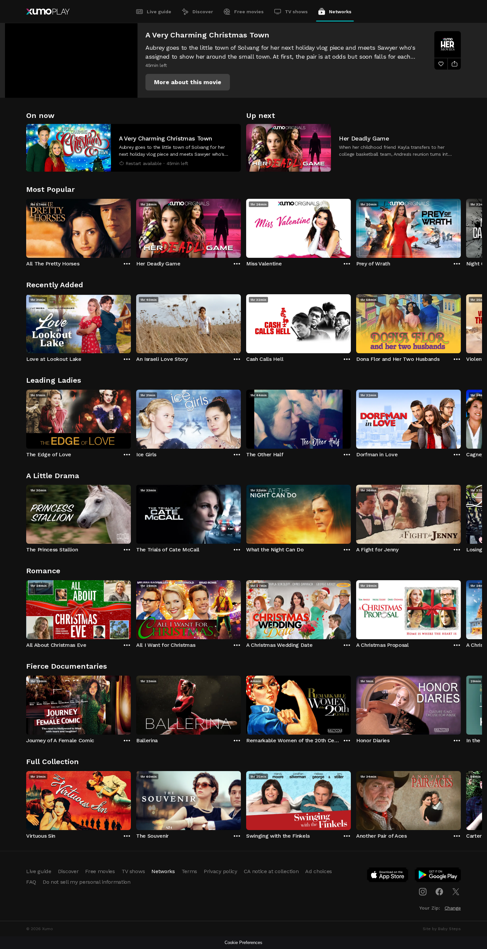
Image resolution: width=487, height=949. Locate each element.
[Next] (461, 227)
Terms (189, 871)
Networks (340, 11)
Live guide (159, 11)
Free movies (249, 11)
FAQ (31, 882)
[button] (187, 82)
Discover (202, 11)
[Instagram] (423, 892)
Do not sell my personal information (87, 882)
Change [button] (453, 908)
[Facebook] (439, 892)
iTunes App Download (388, 876)
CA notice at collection (271, 871)
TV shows (296, 11)
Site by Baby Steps (442, 928)
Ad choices (318, 871)
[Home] (48, 12)
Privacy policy (220, 871)
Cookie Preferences (243, 942)
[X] (456, 892)
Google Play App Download (438, 876)
